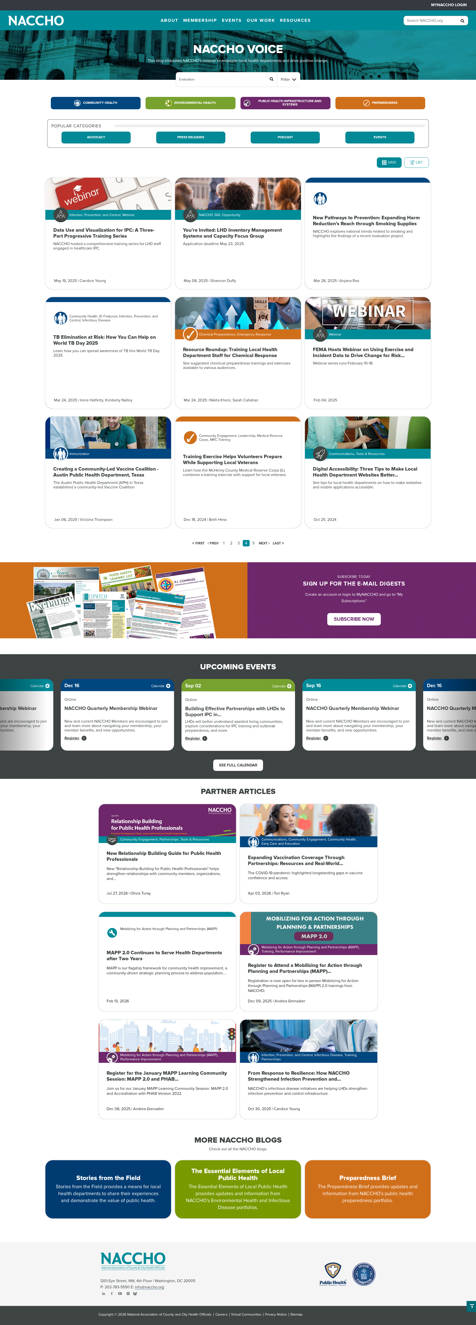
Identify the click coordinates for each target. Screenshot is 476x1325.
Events (380, 137)
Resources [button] (295, 20)
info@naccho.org (149, 1287)
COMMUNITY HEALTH (100, 103)
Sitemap (296, 1314)
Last (277, 543)
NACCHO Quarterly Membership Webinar (110, 708)
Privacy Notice (276, 1314)
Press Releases (190, 137)
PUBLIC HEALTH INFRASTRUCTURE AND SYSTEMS (290, 103)
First (199, 543)
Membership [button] (200, 20)
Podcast (285, 137)
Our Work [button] (261, 20)
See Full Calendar (238, 765)
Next (263, 543)
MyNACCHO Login (449, 4)
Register (72, 738)
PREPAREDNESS (384, 103)
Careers (221, 1314)
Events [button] (232, 20)
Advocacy (96, 137)
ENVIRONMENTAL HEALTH (195, 103)
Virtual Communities (246, 1314)
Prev (214, 543)
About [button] (169, 20)
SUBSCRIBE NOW (354, 619)
